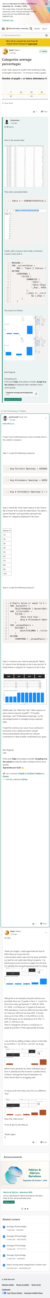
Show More (8, 103)
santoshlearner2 (25, 1268)
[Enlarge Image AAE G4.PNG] (25, 1057)
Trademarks (6, 1289)
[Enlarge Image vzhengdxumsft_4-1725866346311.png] (25, 348)
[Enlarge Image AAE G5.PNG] (25, 1108)
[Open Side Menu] (3, 28)
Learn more (32, 43)
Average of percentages (16, 1226)
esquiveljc (19, 1229)
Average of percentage (16, 1255)
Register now (7, 20)
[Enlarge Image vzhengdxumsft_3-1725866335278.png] (25, 326)
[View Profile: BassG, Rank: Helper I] (5, 51)
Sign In (44, 29)
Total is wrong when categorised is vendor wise (26, 1264)
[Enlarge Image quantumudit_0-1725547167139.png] (25, 688)
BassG (11, 50)
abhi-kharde (21, 1239)
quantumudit (13, 417)
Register (37, 29)
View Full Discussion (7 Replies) (14, 411)
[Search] (30, 28)
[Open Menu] (46, 35)
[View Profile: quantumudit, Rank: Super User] (5, 418)
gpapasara (21, 1258)
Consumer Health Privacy (33, 1293)
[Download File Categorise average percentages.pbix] (36, 393)
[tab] (25, 1208)
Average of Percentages (16, 1236)
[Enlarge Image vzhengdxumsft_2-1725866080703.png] (25, 227)
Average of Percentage (16, 1245)
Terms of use (36, 1285)
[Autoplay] (22, 1208)
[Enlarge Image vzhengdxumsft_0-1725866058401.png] (25, 166)
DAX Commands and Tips (12, 35)
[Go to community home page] (17, 29)
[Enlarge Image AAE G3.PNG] (25, 976)
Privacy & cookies (22, 1285)
